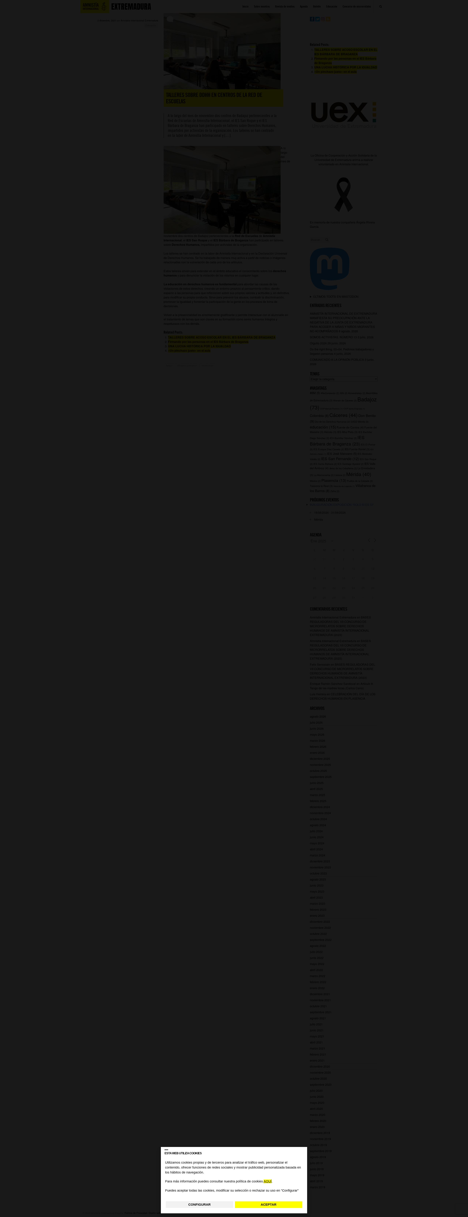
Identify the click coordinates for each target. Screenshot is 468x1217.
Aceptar (268, 1204)
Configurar (199, 1204)
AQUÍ (268, 1181)
